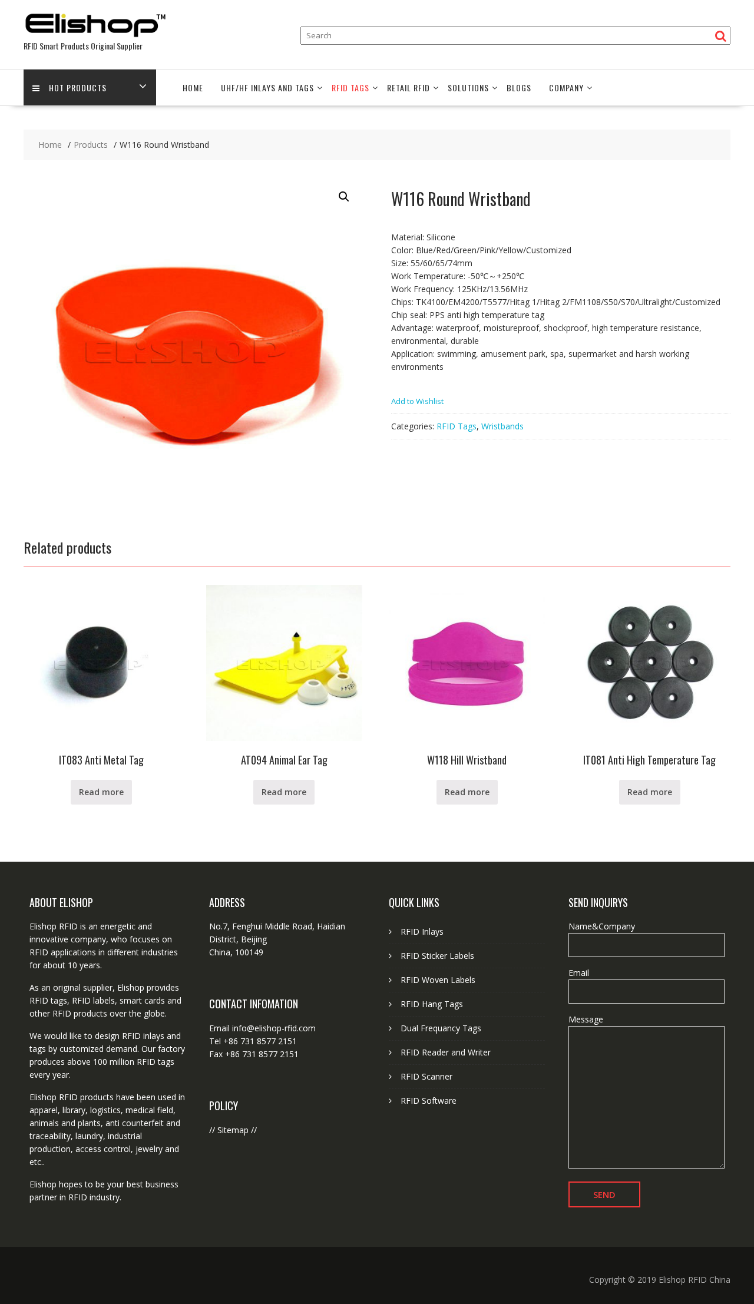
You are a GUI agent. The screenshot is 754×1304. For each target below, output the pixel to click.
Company (566, 87)
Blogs (519, 87)
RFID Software (429, 1100)
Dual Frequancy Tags (441, 1028)
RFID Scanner (426, 1076)
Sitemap (233, 1130)
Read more (101, 791)
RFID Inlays (422, 931)
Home (193, 87)
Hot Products (78, 87)
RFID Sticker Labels (437, 955)
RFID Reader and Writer (446, 1052)
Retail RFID (408, 87)
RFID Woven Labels (438, 979)
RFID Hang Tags (432, 1004)
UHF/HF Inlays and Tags (267, 87)
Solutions (468, 87)
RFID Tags (350, 87)
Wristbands (502, 426)
